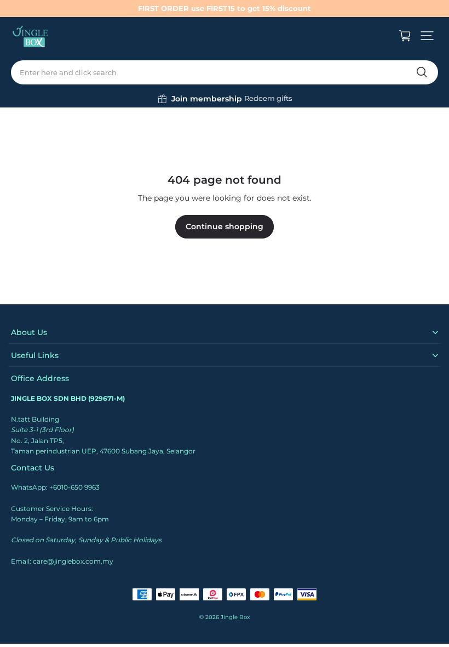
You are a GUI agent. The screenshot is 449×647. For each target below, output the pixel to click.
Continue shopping (224, 226)
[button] (427, 36)
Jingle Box (235, 617)
